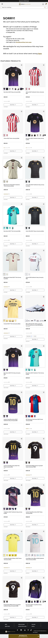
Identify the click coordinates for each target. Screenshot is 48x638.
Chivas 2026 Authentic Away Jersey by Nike (34, 278)
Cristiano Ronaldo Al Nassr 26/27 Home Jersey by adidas (13, 559)
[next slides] (23, 88)
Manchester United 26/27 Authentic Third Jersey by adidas (12, 185)
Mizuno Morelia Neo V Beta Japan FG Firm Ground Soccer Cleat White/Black (34, 324)
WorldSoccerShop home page (23, 42)
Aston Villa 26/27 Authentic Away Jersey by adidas (35, 185)
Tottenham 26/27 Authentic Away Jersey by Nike (13, 512)
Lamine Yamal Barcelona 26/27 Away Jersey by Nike (34, 512)
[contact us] (10, 632)
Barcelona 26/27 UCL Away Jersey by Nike (12, 373)
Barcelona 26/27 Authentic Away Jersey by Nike (35, 139)
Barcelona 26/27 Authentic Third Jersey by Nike (35, 373)
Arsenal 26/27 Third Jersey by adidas (12, 323)
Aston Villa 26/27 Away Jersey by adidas (35, 231)
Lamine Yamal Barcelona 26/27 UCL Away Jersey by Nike (12, 466)
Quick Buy (12, 104)
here (40, 53)
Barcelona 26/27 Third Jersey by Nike (12, 231)
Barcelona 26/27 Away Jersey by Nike (12, 92)
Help (6, 624)
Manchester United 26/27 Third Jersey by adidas (12, 278)
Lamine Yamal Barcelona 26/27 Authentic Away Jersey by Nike (11, 420)
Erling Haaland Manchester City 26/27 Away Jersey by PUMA (34, 466)
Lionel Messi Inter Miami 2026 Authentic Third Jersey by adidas (35, 559)
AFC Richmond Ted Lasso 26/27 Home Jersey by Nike (34, 420)
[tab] (10, 624)
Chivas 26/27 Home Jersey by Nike (11, 138)
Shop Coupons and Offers (24, 1)
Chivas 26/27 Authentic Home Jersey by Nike (35, 93)
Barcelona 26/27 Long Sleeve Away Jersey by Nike (34, 605)
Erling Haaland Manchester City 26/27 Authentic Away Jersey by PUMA (12, 605)
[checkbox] (21, 65)
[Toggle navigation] (2, 4)
